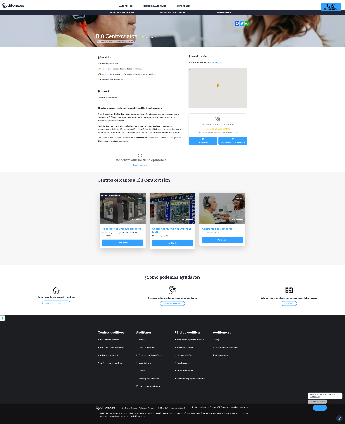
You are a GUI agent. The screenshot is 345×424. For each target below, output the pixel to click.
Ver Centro (123, 242)
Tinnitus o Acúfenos (185, 347)
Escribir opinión (140, 165)
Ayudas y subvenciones (149, 378)
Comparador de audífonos (150, 355)
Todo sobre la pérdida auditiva (190, 339)
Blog (217, 339)
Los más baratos (146, 363)
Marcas (142, 370)
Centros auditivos (106, 42)
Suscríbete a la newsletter (226, 347)
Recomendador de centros (112, 347)
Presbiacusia (183, 363)
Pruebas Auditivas (185, 370)
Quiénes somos (222, 355)
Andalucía (120, 42)
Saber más (288, 303)
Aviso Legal (180, 408)
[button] (331, 7)
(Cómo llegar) (216, 62)
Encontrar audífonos (172, 303)
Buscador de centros (109, 339)
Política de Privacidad (147, 408)
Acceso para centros (112, 363)
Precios (142, 339)
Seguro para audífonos (149, 386)
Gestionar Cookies (129, 408)
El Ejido (130, 42)
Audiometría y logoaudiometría (191, 378)
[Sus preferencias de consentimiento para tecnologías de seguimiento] (2, 318)
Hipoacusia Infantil (185, 355)
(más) (143, 416)
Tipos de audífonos (147, 347)
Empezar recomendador (56, 303)
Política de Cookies (166, 408)
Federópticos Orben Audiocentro (121, 228)
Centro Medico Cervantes (217, 228)
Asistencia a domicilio (109, 355)
